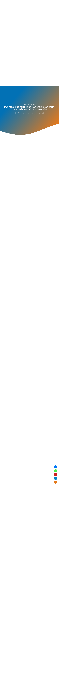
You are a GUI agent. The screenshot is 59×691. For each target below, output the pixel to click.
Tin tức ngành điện (39, 113)
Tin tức (33, 104)
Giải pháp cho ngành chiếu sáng (23, 113)
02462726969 (55, 470)
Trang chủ (27, 104)
